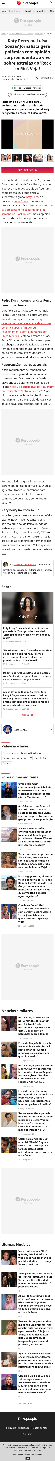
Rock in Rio (40, 758)
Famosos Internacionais (14, 758)
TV (30, 758)
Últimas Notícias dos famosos (21, 33)
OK (27, 1458)
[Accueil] (27, 3)
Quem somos (40, 1427)
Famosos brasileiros (31, 753)
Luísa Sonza (21, 201)
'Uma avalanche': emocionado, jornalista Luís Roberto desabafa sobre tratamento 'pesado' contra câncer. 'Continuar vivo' (34, 790)
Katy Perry (39, 33)
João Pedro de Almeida (24, 564)
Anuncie (27, 1434)
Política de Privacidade (17, 1427)
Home (3, 33)
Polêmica (6, 763)
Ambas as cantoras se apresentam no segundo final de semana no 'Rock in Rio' (27, 210)
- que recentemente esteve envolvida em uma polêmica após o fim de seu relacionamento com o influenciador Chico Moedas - (26, 327)
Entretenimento (10, 753)
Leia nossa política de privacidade (27, 1454)
